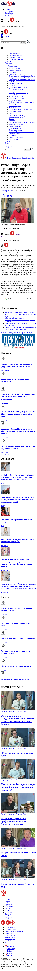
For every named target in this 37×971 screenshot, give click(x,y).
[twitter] (8, 197)
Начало (7, 901)
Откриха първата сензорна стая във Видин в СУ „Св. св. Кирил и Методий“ (20, 328)
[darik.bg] (8, 6)
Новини (8, 9)
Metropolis (12, 108)
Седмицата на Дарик (16, 70)
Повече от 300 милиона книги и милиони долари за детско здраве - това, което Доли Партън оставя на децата (16, 562)
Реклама (8, 941)
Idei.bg (9, 951)
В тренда (12, 81)
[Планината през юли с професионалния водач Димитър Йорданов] (18, 812)
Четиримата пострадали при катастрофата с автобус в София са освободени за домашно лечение (20, 314)
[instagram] (12, 924)
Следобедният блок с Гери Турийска (22, 80)
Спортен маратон (15, 106)
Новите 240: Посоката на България (21, 132)
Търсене (8, 914)
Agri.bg (9, 955)
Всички (4, 454)
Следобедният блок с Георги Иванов (22, 122)
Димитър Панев (6, 191)
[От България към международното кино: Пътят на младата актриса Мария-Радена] (18, 709)
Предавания (9, 11)
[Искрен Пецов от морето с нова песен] (18, 846)
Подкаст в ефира (15, 111)
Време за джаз (14, 85)
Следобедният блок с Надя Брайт (20, 78)
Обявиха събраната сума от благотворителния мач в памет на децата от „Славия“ (20, 320)
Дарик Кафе (13, 67)
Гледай (6, 36)
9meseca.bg (4, 546)
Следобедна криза (15, 130)
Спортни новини (15, 100)
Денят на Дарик (14, 68)
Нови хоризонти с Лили (17, 98)
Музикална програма (16, 96)
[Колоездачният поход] (18, 878)
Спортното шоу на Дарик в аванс (20, 109)
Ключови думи (10, 939)
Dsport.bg (10, 946)
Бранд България (14, 139)
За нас (7, 942)
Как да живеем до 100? (17, 117)
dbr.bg (3, 483)
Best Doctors (9, 916)
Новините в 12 (14, 91)
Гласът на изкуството (16, 126)
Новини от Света (15, 57)
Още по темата (14, 113)
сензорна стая (23, 333)
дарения (15, 333)
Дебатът (12, 121)
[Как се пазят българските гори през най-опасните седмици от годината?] (18, 778)
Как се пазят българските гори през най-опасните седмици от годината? (18, 787)
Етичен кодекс (10, 935)
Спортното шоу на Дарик (18, 87)
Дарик (9, 158)
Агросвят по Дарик (16, 83)
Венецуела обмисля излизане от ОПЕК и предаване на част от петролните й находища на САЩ (18, 499)
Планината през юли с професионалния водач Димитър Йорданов (14, 821)
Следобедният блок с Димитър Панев (22, 76)
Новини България (15, 55)
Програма (8, 63)
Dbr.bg (9, 953)
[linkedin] (5, 197)
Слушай (17, 235)
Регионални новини (16, 59)
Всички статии (10, 937)
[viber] (11, 197)
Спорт (7, 143)
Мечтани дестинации (16, 124)
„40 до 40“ (8, 15)
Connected (12, 135)
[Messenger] (5, 194)
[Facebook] (8, 194)
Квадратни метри (15, 128)
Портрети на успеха (16, 115)
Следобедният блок (16, 89)
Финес (11, 119)
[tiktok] (3, 924)
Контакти (8, 933)
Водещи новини (14, 54)
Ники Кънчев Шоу (15, 74)
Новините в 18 (14, 72)
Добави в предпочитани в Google (20, 299)
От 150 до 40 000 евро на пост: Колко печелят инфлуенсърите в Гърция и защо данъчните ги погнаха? (17, 477)
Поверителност (10, 929)
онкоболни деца (6, 333)
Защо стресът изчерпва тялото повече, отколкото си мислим (18, 540)
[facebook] (2, 197)
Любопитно (9, 61)
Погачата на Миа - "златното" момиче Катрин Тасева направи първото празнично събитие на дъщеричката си (18, 586)
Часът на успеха (14, 134)
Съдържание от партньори (14, 931)
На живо (8, 141)
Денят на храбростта (16, 137)
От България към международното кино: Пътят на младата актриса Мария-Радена (17, 720)
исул (30, 333)
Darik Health (9, 13)
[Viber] (2, 194)
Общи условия (10, 928)
